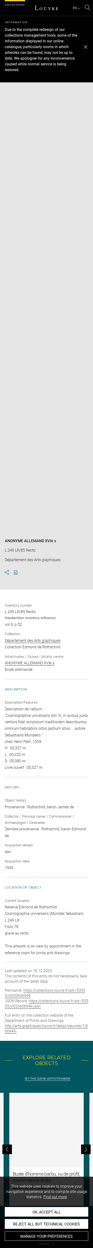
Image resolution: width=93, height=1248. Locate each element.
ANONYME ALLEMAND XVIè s (30, 541)
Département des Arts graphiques (33, 640)
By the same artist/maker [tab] (47, 1078)
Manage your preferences (46, 1236)
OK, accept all (46, 1212)
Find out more (55, 1197)
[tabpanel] (46, 1149)
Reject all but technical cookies (46, 1224)
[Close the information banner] (85, 47)
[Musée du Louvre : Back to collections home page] (46, 7)
